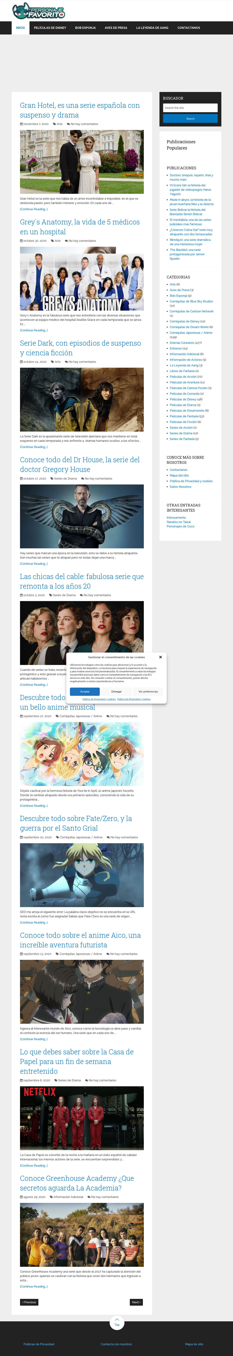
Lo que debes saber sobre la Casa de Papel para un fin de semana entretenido (77, 1061)
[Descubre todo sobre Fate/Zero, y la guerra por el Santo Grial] (82, 875)
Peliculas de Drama (183, 405)
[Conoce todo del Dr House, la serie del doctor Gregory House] (82, 516)
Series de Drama (65, 478)
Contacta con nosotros (116, 1344)
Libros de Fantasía (182, 371)
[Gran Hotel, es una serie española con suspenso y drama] (82, 162)
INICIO (20, 28)
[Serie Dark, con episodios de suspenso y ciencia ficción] (82, 400)
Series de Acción (181, 427)
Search (190, 118)
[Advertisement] (116, 60)
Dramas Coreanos (182, 343)
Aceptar (85, 691)
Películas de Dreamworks (187, 410)
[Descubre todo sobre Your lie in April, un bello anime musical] (82, 754)
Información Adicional (68, 1197)
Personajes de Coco (180, 526)
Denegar (116, 691)
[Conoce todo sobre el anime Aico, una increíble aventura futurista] (82, 992)
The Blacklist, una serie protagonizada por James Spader (187, 254)
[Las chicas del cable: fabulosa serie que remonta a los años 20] (82, 633)
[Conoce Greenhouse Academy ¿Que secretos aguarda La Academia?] (82, 1235)
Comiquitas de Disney (185, 321)
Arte (60, 124)
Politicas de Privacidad (38, 1344)
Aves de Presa (116, 28)
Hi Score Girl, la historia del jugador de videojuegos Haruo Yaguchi (190, 190)
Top (117, 1324)
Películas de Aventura (184, 382)
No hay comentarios (84, 124)
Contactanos (188, 28)
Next (135, 1302)
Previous (29, 1302)
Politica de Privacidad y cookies (99, 699)
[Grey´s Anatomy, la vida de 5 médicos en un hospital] (82, 279)
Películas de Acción (183, 376)
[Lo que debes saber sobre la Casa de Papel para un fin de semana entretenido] (82, 1118)
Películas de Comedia (185, 393)
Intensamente (176, 517)
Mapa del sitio (179, 475)
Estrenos (176, 348)
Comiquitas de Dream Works (189, 327)
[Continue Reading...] (34, 209)
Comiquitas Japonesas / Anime (81, 716)
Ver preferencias (148, 691)
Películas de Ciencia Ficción (188, 388)
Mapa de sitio (194, 1344)
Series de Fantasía (182, 439)
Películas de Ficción (183, 422)
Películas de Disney (50, 28)
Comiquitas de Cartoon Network (192, 311)
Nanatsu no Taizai (179, 522)
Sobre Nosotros (180, 486)
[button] (161, 657)
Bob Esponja (85, 28)
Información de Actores (186, 359)
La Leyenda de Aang (152, 28)
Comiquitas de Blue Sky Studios (191, 301)
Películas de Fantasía (184, 416)
